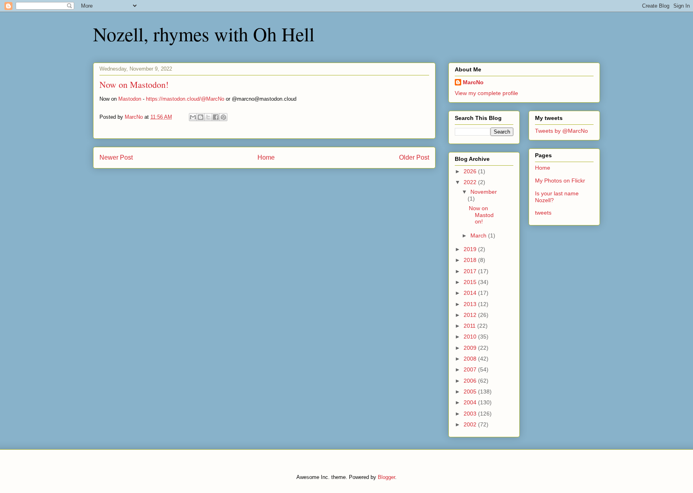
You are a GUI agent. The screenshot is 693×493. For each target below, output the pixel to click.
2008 (471, 358)
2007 (471, 369)
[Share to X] (208, 117)
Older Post (414, 157)
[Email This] (193, 117)
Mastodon (129, 99)
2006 (471, 380)
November (483, 192)
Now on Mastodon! (481, 215)
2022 (471, 182)
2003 (471, 413)
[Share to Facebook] (216, 117)
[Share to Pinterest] (223, 117)
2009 (471, 348)
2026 (471, 171)
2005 (471, 391)
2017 (471, 271)
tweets (543, 212)
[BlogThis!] (201, 117)
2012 (471, 315)
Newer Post (116, 157)
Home (266, 157)
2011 (470, 326)
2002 (471, 424)
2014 (471, 293)
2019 (471, 249)
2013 (471, 304)
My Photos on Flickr (560, 180)
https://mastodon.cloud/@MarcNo (185, 99)
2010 (471, 336)
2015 (471, 282)
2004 (471, 402)
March (479, 235)
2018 (471, 260)
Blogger (386, 477)
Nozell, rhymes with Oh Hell (203, 34)
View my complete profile (486, 93)
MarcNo (473, 82)
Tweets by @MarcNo (561, 131)
